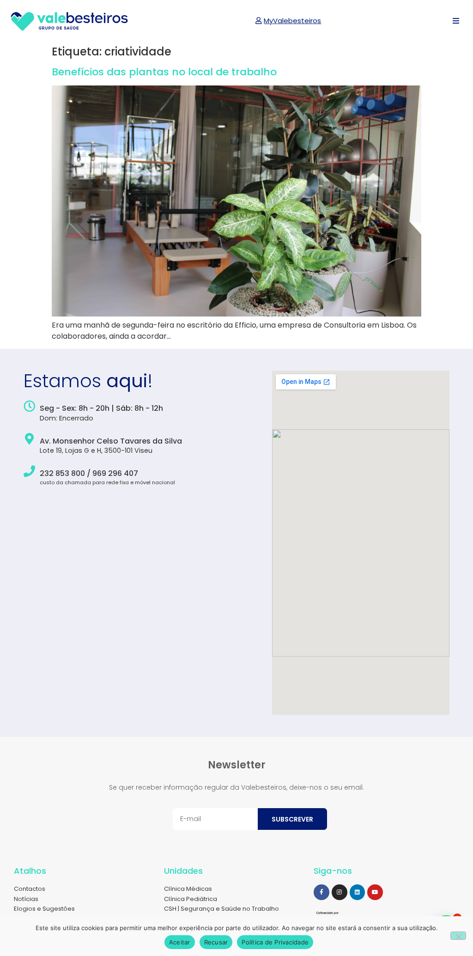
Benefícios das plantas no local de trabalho (164, 72)
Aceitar (179, 942)
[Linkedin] (357, 892)
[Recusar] (458, 936)
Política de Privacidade (275, 942)
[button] (456, 21)
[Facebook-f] (321, 892)
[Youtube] (375, 892)
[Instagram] (339, 892)
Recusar (216, 942)
